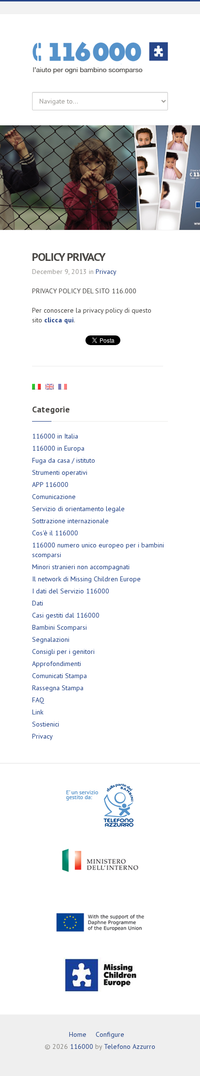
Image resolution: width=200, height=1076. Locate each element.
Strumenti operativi (59, 472)
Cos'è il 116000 (55, 533)
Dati (37, 603)
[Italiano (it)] (36, 385)
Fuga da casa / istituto (63, 460)
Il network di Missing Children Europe (86, 579)
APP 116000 (50, 484)
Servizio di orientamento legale (78, 508)
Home (77, 1034)
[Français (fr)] (62, 385)
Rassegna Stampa (57, 687)
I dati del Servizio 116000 (70, 591)
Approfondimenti (56, 663)
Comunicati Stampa (59, 675)
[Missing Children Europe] (100, 974)
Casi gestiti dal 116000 (66, 615)
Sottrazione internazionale (70, 520)
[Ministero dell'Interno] (100, 860)
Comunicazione (54, 496)
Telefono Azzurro (129, 1046)
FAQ (38, 700)
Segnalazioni (50, 639)
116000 (81, 1046)
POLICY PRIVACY (68, 256)
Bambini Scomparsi (59, 627)
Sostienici (45, 724)
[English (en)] (49, 385)
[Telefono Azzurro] (100, 805)
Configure (110, 1034)
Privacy (106, 271)
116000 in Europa (58, 448)
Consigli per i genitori (63, 651)
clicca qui (59, 320)
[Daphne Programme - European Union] (100, 922)
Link (37, 712)
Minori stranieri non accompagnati (81, 566)
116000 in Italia (55, 436)
